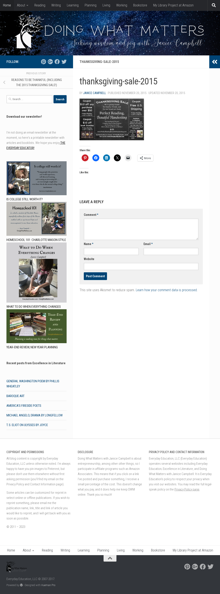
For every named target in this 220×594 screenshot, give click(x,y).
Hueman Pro (48, 585)
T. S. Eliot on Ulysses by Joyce (27, 425)
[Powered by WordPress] (21, 585)
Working (121, 5)
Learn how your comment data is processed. (167, 290)
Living (106, 5)
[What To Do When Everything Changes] (36, 273)
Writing (56, 5)
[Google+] (50, 61)
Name (88, 244)
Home (7, 5)
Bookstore (140, 5)
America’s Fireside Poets (23, 406)
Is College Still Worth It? (24, 199)
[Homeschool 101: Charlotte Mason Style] (36, 219)
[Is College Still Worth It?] (36, 179)
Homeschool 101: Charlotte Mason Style (36, 240)
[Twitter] (64, 61)
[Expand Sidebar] (214, 61)
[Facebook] (57, 61)
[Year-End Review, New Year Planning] (36, 327)
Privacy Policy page (186, 489)
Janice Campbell (94, 93)
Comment (91, 214)
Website (89, 259)
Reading (39, 5)
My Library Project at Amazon (173, 5)
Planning (90, 5)
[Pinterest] (43, 61)
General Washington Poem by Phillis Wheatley (32, 383)
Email (148, 244)
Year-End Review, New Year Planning (32, 347)
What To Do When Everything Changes (33, 307)
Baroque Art (15, 396)
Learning (73, 5)
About (21, 5)
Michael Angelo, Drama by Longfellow (34, 415)
